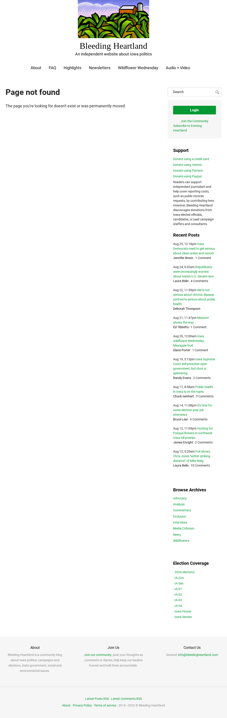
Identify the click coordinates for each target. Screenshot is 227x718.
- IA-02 (177, 594)
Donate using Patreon (188, 170)
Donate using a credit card (191, 159)
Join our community (97, 655)
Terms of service (105, 705)
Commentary (182, 510)
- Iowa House (182, 611)
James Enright (183, 442)
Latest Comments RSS (126, 698)
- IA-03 (177, 600)
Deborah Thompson (186, 308)
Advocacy (180, 498)
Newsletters (99, 67)
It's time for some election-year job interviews (192, 410)
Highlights (72, 67)
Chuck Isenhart (183, 396)
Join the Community (194, 121)
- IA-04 (177, 606)
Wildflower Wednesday (138, 67)
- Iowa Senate (182, 617)
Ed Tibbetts (181, 327)
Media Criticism (183, 528)
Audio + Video (178, 67)
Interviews (180, 522)
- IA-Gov (178, 578)
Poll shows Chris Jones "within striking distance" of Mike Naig (191, 456)
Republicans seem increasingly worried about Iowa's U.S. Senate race (193, 271)
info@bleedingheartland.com (198, 655)
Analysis (179, 504)
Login (194, 110)
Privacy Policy (82, 705)
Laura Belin (181, 281)
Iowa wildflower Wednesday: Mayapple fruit (189, 340)
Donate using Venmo (187, 165)
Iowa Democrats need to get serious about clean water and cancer (194, 248)
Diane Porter (181, 350)
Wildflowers (181, 540)
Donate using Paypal (187, 176)
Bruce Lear (180, 419)
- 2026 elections (184, 572)
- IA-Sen (178, 583)
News (177, 534)
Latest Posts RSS (97, 698)
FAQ (52, 67)
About (36, 67)
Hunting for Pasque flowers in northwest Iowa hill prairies (193, 433)
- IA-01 (177, 589)
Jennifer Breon (183, 258)
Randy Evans (182, 378)
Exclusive (179, 516)
